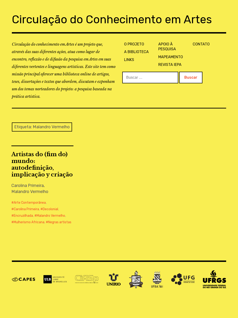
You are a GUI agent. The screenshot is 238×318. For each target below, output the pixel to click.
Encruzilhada (23, 216)
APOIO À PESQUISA (167, 46)
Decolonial (50, 209)
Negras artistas (59, 222)
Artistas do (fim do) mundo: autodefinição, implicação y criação (42, 164)
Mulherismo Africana (29, 222)
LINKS (129, 60)
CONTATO (201, 44)
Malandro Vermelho (51, 216)
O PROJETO (134, 44)
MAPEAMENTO (170, 57)
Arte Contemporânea (30, 203)
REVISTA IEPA (170, 64)
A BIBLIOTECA (136, 52)
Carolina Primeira (26, 209)
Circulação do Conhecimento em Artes (112, 19)
